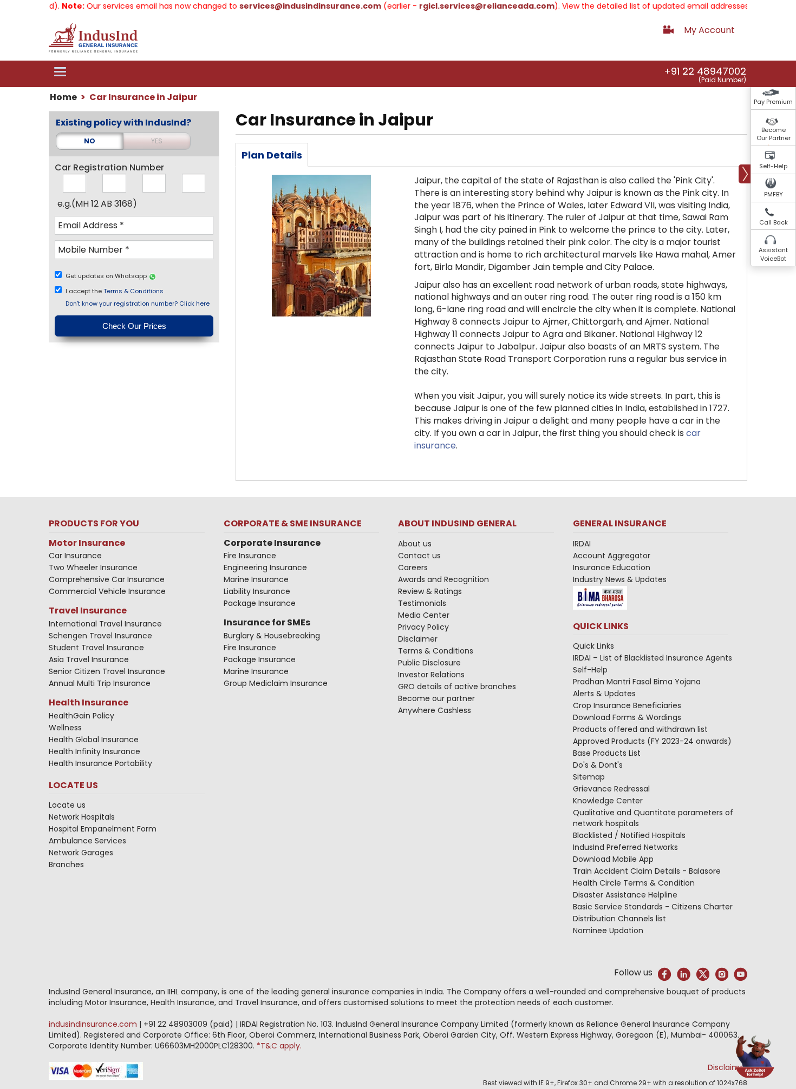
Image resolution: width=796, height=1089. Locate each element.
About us (415, 543)
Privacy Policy (423, 627)
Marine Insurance (256, 579)
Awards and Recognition (443, 579)
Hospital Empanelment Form (102, 828)
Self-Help (773, 166)
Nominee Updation (608, 930)
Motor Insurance (87, 543)
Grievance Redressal (611, 788)
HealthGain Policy (81, 715)
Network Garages (81, 852)
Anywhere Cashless (434, 710)
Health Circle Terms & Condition (634, 882)
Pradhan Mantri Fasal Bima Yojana (637, 681)
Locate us (67, 805)
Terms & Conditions (133, 291)
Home (63, 97)
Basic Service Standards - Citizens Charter (653, 906)
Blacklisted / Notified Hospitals (629, 835)
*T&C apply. (279, 1045)
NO (89, 141)
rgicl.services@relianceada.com (468, 6)
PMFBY (773, 194)
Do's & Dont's (598, 765)
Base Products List (607, 753)
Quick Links (593, 646)
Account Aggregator (611, 555)
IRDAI (582, 543)
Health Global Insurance (95, 739)
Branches (66, 864)
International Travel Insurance (105, 623)
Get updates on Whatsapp (107, 276)
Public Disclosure (429, 662)
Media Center (423, 615)
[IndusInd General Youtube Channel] (740, 974)
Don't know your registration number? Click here (138, 303)
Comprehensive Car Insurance (107, 579)
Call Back (773, 222)
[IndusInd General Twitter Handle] (702, 974)
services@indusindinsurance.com (292, 6)
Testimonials (422, 603)
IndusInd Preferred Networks (625, 847)
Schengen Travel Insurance (100, 635)
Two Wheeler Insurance (93, 567)
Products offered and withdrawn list (640, 729)
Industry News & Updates (620, 579)
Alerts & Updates (604, 693)
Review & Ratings (430, 591)
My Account (709, 30)
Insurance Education (611, 567)
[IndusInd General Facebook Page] (664, 974)
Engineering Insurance (265, 567)
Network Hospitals (82, 816)
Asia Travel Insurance (89, 659)
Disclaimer (418, 638)
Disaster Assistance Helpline (625, 894)
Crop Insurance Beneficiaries (627, 705)
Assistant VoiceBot (773, 254)
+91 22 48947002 (705, 71)
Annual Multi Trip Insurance (100, 683)
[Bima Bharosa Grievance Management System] (600, 597)
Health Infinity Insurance (95, 751)
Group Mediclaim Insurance (276, 683)
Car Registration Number (109, 168)
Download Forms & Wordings (627, 717)
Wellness (65, 727)
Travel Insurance (88, 610)
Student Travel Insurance (96, 647)
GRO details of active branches (457, 686)
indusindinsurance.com (94, 1024)
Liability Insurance (257, 591)
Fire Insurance (250, 555)
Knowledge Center (608, 800)
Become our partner (436, 698)
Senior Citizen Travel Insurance (107, 671)
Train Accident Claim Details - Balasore (647, 871)
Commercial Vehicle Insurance (107, 591)
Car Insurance (75, 555)
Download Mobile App (613, 859)
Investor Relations (431, 674)
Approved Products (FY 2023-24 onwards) (652, 741)
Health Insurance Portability (100, 763)
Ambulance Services (87, 840)
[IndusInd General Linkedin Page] (683, 974)
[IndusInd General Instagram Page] (721, 974)
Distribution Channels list (619, 918)
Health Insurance (88, 702)
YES (156, 141)
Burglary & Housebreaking (272, 635)
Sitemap (589, 776)
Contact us (419, 555)
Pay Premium (773, 101)
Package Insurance (260, 603)
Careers (413, 567)
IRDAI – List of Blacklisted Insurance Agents (652, 657)
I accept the (115, 291)
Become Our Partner (773, 134)
